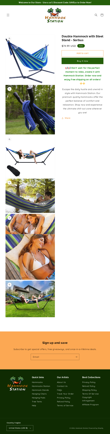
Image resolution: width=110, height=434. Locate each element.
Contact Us (62, 386)
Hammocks (37, 382)
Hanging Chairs (39, 394)
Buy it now (82, 61)
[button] (8, 15)
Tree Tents (37, 401)
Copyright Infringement (88, 399)
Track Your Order (65, 394)
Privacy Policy (63, 398)
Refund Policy (63, 401)
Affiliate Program (90, 404)
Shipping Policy (89, 390)
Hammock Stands (40, 390)
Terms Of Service (90, 394)
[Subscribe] (76, 357)
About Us (61, 382)
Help (34, 405)
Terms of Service (65, 405)
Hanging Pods (38, 398)
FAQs (59, 390)
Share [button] (67, 118)
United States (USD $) (18, 428)
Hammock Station (82, 428)
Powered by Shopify (96, 428)
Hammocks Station (41, 386)
